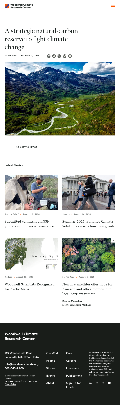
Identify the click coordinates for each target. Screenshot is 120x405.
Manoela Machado (81, 304)
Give (69, 353)
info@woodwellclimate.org (22, 364)
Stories (50, 368)
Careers (71, 360)
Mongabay (76, 300)
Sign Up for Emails (73, 385)
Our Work (52, 353)
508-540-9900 (14, 368)
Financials (72, 368)
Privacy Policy (10, 384)
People (50, 360)
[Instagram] (97, 382)
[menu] (113, 7)
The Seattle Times (25, 147)
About (50, 383)
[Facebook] (103, 382)
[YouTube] (109, 382)
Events (50, 375)
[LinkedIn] (90, 382)
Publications (74, 375)
